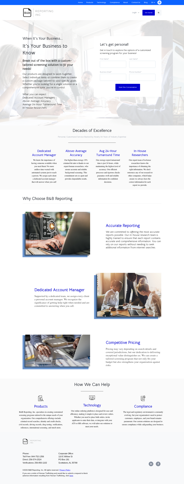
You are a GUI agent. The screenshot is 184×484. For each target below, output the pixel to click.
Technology (101, 2)
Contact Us (136, 2)
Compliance (115, 2)
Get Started (148, 13)
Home (80, 2)
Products (89, 2)
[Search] (158, 13)
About (125, 2)
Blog (146, 2)
